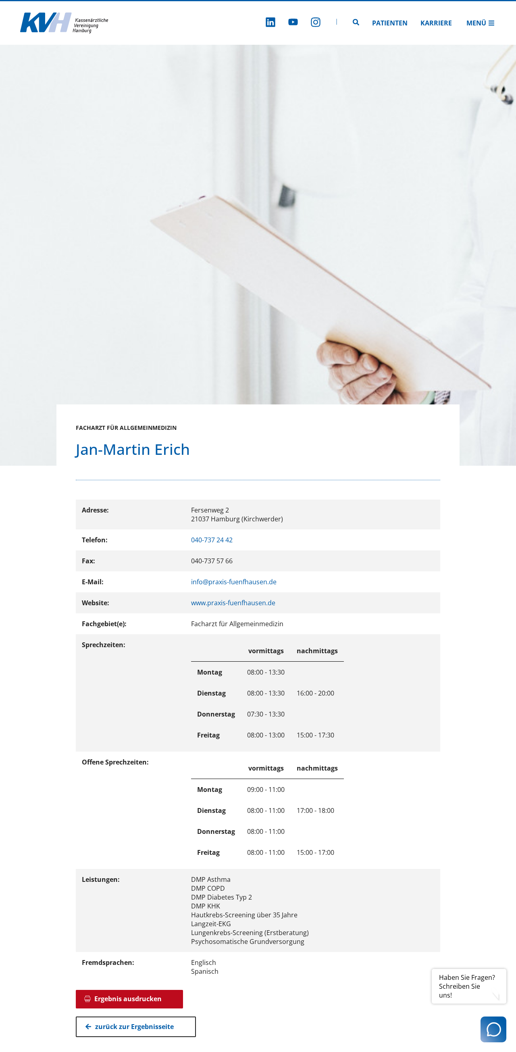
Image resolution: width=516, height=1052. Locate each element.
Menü (476, 23)
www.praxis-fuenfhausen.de (233, 602)
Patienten (390, 23)
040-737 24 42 (212, 539)
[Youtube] (293, 23)
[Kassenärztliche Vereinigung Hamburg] (64, 23)
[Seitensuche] (356, 23)
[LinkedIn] (270, 23)
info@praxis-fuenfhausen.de (234, 581)
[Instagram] (315, 23)
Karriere (436, 23)
